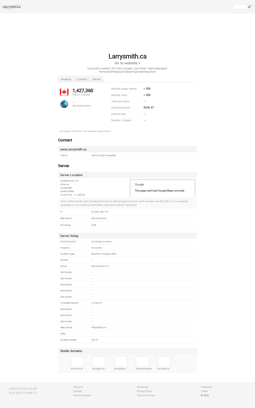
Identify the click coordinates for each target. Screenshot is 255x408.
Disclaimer (142, 387)
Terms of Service (146, 395)
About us (78, 387)
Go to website (126, 63)
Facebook (206, 387)
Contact (77, 391)
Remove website (82, 395)
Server (96, 79)
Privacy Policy (144, 391)
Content (82, 79)
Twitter (204, 391)
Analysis (66, 79)
